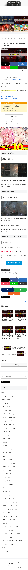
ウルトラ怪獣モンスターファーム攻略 (12, 540)
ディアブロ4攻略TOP (14, 263)
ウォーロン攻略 (7, 488)
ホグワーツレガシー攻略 (9, 466)
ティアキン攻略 (7, 495)
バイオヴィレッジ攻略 (8, 449)
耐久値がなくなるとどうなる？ (14, 123)
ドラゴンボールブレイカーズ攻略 (11, 533)
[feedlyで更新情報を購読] (20, 290)
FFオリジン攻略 (7, 407)
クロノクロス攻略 (7, 459)
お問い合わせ (4, 551)
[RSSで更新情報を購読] (14, 293)
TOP (2, 392)
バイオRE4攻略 (7, 473)
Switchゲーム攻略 (6, 491)
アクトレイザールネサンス (10, 516)
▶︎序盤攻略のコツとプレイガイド (9, 98)
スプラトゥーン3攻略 (8, 498)
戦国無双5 (5, 445)
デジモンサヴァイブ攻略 (9, 417)
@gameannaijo (16, 79)
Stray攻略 (5, 456)
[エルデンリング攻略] (7, 20)
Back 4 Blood (6, 438)
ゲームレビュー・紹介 (7, 396)
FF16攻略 (5, 403)
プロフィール (4, 547)
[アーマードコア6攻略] (7, 28)
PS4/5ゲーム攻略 (5, 399)
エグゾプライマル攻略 (8, 481)
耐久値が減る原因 (11, 121)
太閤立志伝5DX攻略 (8, 544)
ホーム (7, 565)
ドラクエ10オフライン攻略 (10, 505)
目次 (12, 116)
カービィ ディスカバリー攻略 (10, 526)
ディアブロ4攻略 (6, 269)
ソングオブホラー (7, 442)
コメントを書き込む (14, 365)
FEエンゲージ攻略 (7, 537)
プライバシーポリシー (20, 565)
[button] (22, 67)
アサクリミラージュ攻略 (9, 463)
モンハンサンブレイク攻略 (10, 502)
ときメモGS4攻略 (7, 512)
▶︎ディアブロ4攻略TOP (7, 96)
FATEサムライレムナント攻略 (10, 509)
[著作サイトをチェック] (7, 290)
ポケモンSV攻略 (7, 523)
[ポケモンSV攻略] (21, 28)
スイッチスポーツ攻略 (8, 530)
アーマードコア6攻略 (8, 424)
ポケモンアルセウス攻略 (9, 519)
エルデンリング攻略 (8, 421)
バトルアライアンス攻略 (9, 414)
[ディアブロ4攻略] (21, 20)
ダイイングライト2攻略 (9, 428)
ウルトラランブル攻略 (8, 484)
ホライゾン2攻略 (7, 452)
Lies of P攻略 (6, 477)
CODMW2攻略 (6, 431)
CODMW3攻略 (6, 435)
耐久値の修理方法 (11, 119)
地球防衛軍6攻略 (7, 410)
